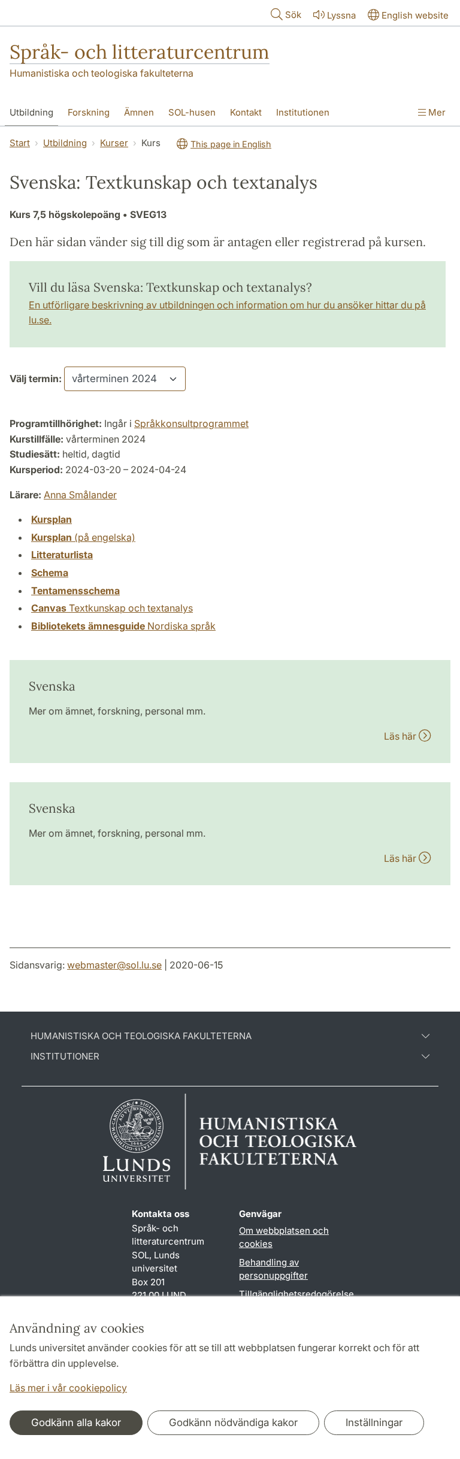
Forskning (89, 112)
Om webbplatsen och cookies (284, 1237)
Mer (436, 112)
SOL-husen (192, 112)
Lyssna (341, 15)
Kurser (114, 143)
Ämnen (139, 112)
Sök (293, 14)
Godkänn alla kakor (76, 1422)
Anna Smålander (80, 495)
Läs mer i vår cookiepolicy (68, 1388)
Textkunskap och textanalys (112, 608)
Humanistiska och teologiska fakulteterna (101, 73)
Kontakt (246, 112)
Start (20, 143)
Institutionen (302, 112)
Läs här (401, 736)
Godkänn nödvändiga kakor (233, 1422)
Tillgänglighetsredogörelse (296, 1294)
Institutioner (65, 1056)
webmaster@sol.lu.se (114, 965)
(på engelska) (83, 537)
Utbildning (31, 112)
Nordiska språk (123, 626)
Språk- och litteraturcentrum (140, 52)
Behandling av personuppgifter (273, 1269)
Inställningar (374, 1422)
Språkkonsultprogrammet (191, 423)
